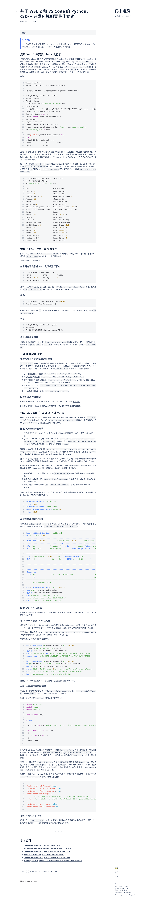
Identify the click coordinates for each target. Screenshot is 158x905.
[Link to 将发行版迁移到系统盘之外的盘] (53, 359)
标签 (116, 872)
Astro (124, 895)
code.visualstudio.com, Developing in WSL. (42, 845)
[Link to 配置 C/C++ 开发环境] (43, 608)
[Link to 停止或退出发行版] (39, 337)
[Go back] (17, 11)
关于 (116, 877)
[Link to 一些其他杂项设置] (43, 354)
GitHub (120, 886)
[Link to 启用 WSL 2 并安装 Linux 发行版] (63, 54)
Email (126, 886)
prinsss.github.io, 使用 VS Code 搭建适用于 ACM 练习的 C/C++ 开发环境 (53, 860)
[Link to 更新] (26, 319)
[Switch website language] (116, 883)
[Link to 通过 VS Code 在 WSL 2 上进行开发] (66, 413)
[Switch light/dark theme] (120, 883)
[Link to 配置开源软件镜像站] (42, 397)
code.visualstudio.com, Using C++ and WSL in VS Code (47, 857)
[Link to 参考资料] (33, 840)
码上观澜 (123, 11)
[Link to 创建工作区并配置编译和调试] (47, 686)
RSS (116, 886)
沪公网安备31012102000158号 (123, 892)
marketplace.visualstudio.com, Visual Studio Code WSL (47, 848)
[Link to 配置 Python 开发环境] (45, 429)
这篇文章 (76, 401)
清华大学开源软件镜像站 (70, 406)
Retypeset (132, 895)
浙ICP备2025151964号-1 (121, 890)
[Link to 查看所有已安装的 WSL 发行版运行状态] (61, 266)
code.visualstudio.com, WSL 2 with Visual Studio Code (47, 851)
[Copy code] (93, 83)
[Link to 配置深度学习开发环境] (44, 519)
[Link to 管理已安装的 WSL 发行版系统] (59, 249)
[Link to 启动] (26, 295)
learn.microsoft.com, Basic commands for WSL (44, 854)
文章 (116, 868)
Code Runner (37, 774)
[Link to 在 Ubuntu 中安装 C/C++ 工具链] (51, 620)
